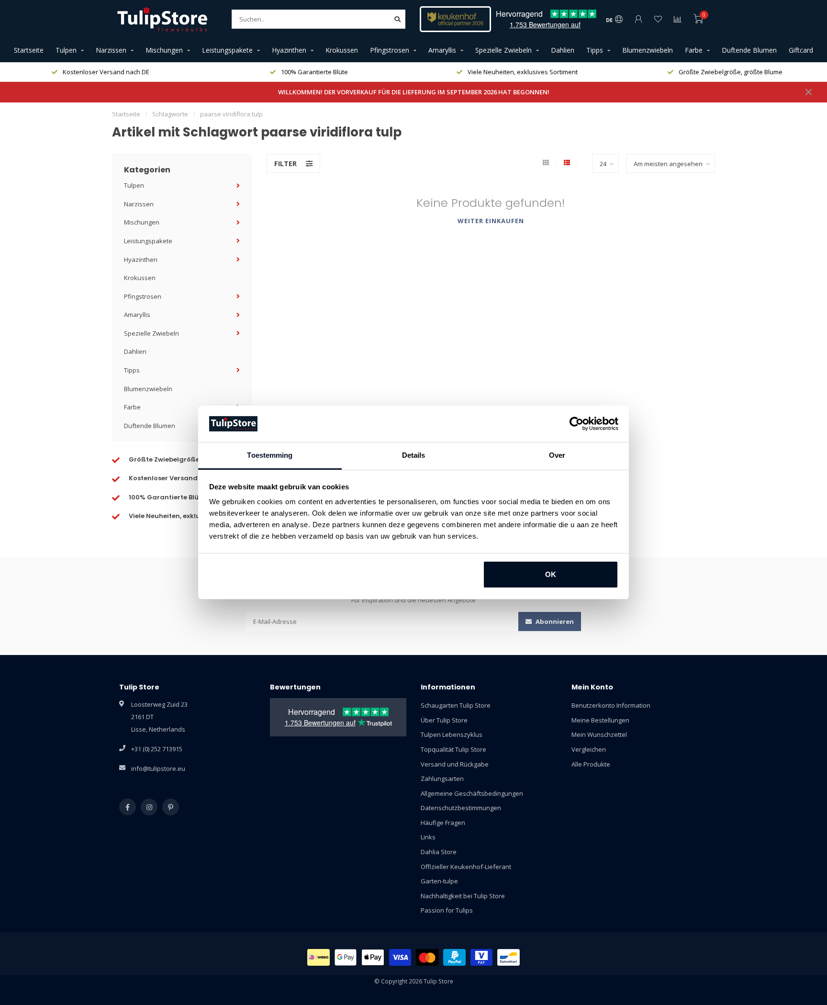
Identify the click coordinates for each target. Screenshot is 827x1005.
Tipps (594, 50)
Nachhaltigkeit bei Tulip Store (463, 896)
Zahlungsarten (442, 778)
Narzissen (111, 50)
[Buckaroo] (481, 957)
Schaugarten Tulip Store (456, 705)
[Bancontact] (508, 957)
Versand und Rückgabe (455, 764)
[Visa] (400, 957)
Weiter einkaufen (491, 220)
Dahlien (562, 50)
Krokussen (341, 50)
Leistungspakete (227, 50)
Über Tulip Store (444, 720)
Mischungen (164, 50)
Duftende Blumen (749, 50)
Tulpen (66, 50)
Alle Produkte (590, 764)
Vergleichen (588, 749)
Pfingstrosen (389, 50)
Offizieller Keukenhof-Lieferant (466, 866)
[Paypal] (454, 957)
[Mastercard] (427, 957)
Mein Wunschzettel (599, 734)
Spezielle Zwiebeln (503, 50)
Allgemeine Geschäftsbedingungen (472, 793)
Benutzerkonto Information (610, 705)
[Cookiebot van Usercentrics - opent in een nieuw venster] (576, 424)
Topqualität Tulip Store (453, 749)
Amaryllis (442, 50)
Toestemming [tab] (269, 455)
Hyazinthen (289, 50)
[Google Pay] (346, 957)
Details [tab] (413, 455)
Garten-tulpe (439, 881)
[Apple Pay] (372, 957)
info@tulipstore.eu (158, 768)
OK (550, 574)
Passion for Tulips (447, 910)
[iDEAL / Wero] (318, 957)
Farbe (694, 50)
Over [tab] (557, 455)
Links (428, 837)
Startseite (29, 50)
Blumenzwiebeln (647, 50)
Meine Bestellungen (600, 720)
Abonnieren (554, 621)
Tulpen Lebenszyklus (451, 734)
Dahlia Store (439, 851)
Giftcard (801, 50)
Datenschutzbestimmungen (461, 807)
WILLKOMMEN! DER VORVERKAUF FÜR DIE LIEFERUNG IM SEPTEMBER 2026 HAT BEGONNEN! (413, 92)
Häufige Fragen (443, 822)
